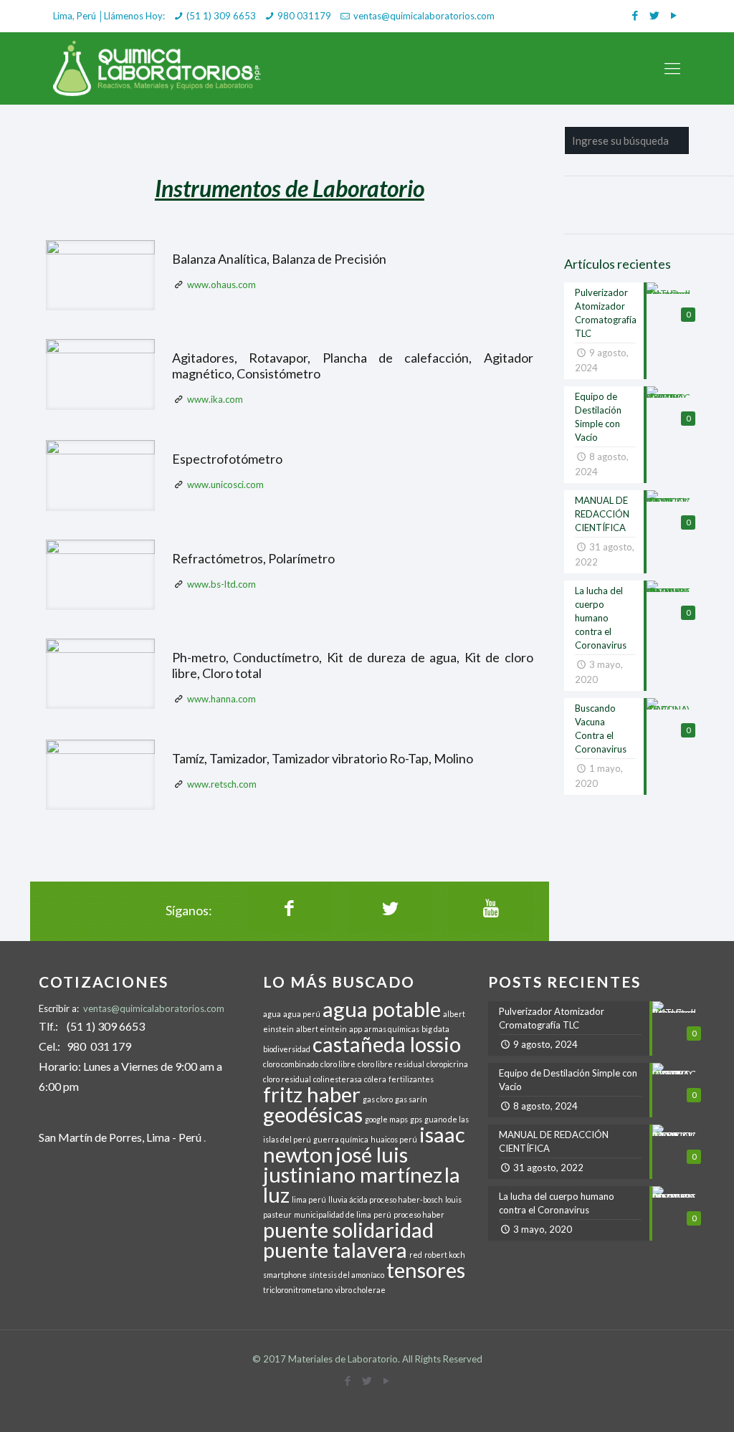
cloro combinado (290, 1064)
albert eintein (321, 1029)
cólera (375, 1079)
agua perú (301, 1013)
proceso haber (419, 1214)
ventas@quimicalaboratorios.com (424, 16)
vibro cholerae (360, 1289)
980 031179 (304, 16)
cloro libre (338, 1064)
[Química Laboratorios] (157, 68)
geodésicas (313, 1114)
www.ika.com (215, 399)
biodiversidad (286, 1049)
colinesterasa (337, 1079)
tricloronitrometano (298, 1289)
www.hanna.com (221, 699)
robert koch (444, 1254)
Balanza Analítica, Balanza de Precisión (279, 259)
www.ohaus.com (221, 284)
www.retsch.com (222, 784)
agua (272, 1013)
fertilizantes (411, 1079)
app (355, 1029)
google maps (386, 1119)
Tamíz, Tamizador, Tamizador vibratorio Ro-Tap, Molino (322, 758)
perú (382, 1214)
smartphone (285, 1274)
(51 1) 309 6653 (221, 16)
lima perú (309, 1199)
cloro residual (287, 1079)
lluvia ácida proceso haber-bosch (385, 1199)
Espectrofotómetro (227, 459)
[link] (100, 275)
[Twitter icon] (654, 15)
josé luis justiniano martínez (352, 1164)
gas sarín (411, 1099)
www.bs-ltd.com (221, 584)
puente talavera (335, 1249)
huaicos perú (394, 1139)
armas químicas (391, 1029)
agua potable (382, 1008)
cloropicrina (447, 1064)
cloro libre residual (391, 1064)
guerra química (340, 1139)
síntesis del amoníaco (346, 1274)
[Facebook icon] (634, 15)
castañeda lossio (387, 1043)
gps (416, 1119)
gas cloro (378, 1099)
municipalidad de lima (332, 1214)
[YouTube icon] (673, 15)
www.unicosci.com (225, 484)
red (415, 1254)
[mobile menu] (672, 68)
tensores (425, 1269)
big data (435, 1029)
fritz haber (312, 1094)
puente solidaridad (348, 1229)
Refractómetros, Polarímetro (253, 558)
